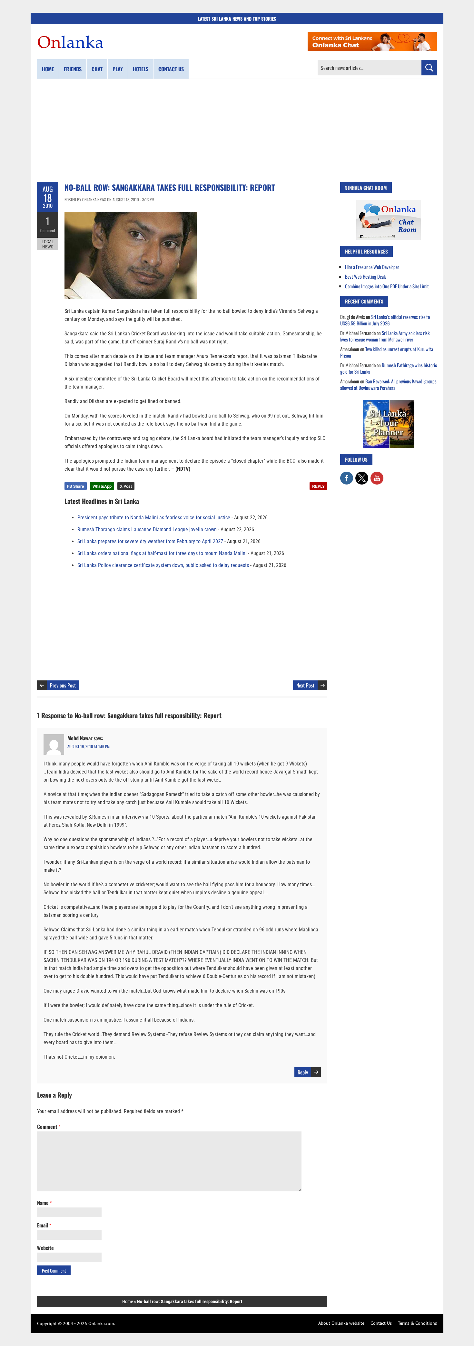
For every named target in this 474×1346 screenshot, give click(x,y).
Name (44, 1203)
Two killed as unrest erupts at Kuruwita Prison (386, 352)
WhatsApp (102, 486)
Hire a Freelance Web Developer (372, 266)
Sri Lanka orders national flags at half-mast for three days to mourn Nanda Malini (162, 553)
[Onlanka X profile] (361, 474)
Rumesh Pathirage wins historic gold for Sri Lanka (388, 368)
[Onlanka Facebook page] (346, 474)
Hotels (140, 69)
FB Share (75, 486)
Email (44, 1225)
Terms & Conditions (417, 1323)
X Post (126, 486)
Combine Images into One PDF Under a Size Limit (387, 286)
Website (45, 1248)
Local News (48, 244)
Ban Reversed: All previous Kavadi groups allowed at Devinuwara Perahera (388, 384)
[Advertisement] (237, 130)
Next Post (305, 685)
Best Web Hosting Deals (366, 276)
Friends (73, 69)
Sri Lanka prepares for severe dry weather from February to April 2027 (150, 541)
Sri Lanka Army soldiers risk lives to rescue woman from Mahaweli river (385, 336)
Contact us (171, 69)
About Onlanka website (341, 1323)
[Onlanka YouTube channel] (376, 474)
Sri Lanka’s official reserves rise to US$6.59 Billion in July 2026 (385, 320)
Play (118, 69)
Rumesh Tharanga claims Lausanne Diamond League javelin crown (147, 529)
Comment (47, 230)
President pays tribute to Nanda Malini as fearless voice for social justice (153, 517)
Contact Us (381, 1323)
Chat (97, 69)
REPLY (318, 486)
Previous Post (63, 685)
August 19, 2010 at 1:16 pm (88, 746)
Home (48, 69)
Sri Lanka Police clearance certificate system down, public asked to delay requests (163, 565)
